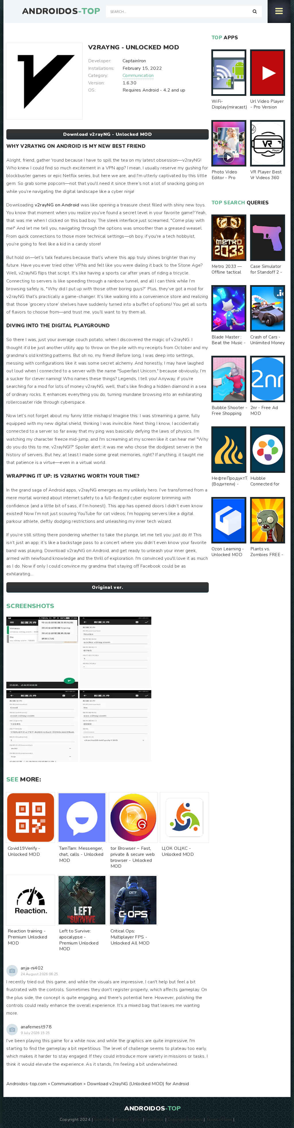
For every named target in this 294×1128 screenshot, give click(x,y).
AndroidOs (61, 11)
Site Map (102, 1119)
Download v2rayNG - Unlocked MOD (107, 134)
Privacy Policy (128, 1119)
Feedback (155, 1119)
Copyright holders (185, 1119)
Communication (138, 75)
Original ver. (107, 587)
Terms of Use (219, 1119)
